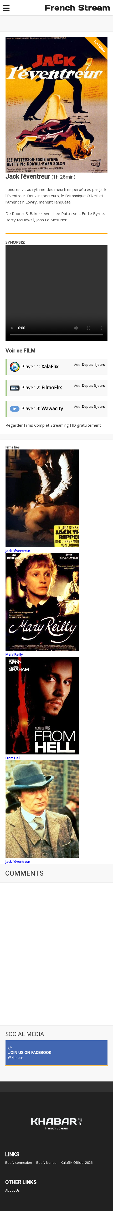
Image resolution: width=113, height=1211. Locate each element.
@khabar (15, 1057)
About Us (12, 1190)
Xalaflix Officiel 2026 (77, 1162)
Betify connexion (18, 1162)
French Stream (77, 8)
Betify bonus (46, 1162)
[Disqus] (56, 953)
